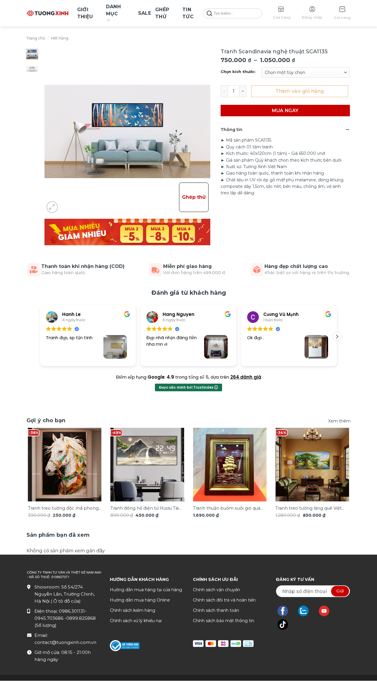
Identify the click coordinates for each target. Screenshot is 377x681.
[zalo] (306, 611)
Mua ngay (285, 110)
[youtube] (327, 611)
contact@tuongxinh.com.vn (65, 642)
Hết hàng (59, 38)
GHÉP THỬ (162, 13)
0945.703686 (49, 618)
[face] (285, 611)
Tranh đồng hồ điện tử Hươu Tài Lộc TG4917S (144, 509)
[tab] (58, 535)
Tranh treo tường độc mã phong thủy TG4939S (63, 509)
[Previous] (37, 461)
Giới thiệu (85, 13)
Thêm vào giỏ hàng (299, 91)
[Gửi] (209, 13)
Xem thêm (339, 421)
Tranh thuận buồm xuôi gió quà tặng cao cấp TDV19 (226, 509)
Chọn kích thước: (238, 72)
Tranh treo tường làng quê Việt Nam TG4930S (308, 509)
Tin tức (188, 13)
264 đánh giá (245, 377)
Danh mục (113, 10)
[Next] (339, 461)
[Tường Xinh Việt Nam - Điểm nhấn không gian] (47, 13)
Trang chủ (36, 38)
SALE (144, 13)
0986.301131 (72, 611)
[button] (342, 13)
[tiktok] (285, 624)
